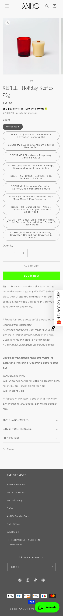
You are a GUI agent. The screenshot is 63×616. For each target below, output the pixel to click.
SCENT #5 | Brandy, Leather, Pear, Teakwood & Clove (31, 177)
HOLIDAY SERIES (44, 291)
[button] (7, 6)
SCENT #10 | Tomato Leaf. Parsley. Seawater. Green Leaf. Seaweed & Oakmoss (31, 235)
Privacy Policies (16, 484)
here (12, 340)
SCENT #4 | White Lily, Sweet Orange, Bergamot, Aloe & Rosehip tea (31, 166)
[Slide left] (24, 81)
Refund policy (15, 500)
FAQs (10, 508)
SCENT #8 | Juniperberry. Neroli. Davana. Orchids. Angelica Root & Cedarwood (31, 209)
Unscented (12, 127)
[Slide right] (39, 81)
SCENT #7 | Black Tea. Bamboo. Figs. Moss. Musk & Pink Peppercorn (31, 197)
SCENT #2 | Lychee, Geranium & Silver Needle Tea (31, 146)
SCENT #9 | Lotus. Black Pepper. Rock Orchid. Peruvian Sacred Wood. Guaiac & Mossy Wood (31, 222)
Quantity (8, 245)
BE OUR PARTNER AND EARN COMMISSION (23, 542)
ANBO (23, 609)
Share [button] (10, 449)
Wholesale (13, 532)
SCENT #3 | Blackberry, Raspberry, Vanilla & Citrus (31, 156)
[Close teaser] (53, 327)
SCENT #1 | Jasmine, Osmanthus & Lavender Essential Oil (31, 135)
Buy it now (31, 275)
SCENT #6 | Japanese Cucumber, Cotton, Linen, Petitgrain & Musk (31, 187)
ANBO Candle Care (18, 516)
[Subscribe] (51, 567)
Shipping (8, 112)
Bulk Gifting (13, 524)
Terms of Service (17, 492)
